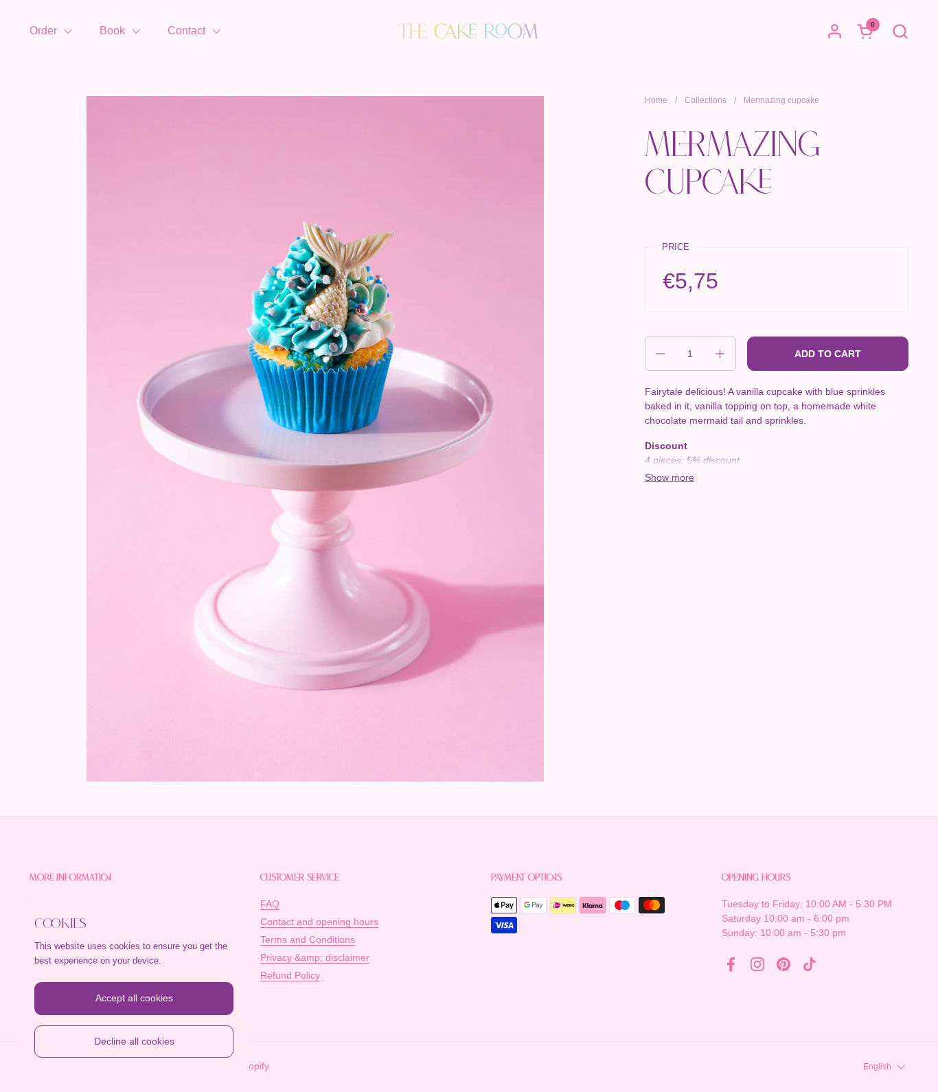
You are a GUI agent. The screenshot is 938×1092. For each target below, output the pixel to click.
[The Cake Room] (469, 31)
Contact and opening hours (319, 921)
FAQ (269, 903)
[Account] (834, 31)
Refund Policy (290, 975)
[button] (899, 31)
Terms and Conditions (307, 939)
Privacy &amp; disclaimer (314, 957)
